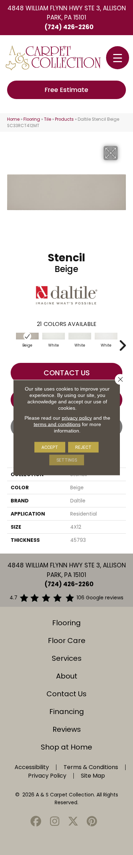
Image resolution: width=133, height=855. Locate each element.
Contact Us (67, 373)
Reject (83, 447)
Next (122, 341)
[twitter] (73, 821)
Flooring (31, 119)
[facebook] (36, 821)
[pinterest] (92, 821)
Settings (66, 460)
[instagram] (54, 821)
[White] (53, 336)
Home (13, 119)
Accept (49, 447)
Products (64, 119)
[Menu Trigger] (117, 57)
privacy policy (77, 418)
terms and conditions (57, 424)
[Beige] (27, 336)
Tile (47, 119)
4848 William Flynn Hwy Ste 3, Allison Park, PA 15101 (66, 13)
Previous (10, 341)
